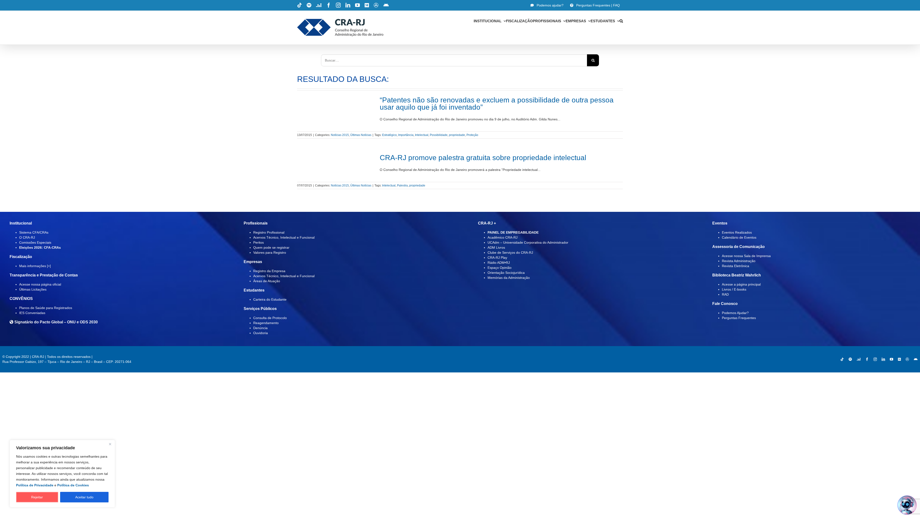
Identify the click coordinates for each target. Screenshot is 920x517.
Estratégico (389, 135)
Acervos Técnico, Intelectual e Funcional (284, 237)
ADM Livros (496, 247)
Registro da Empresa (269, 271)
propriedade (457, 135)
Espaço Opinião (500, 268)
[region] (62, 473)
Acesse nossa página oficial (40, 284)
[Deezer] (859, 359)
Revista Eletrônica (735, 266)
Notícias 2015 (340, 135)
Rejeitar (37, 497)
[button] (621, 21)
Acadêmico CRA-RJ (503, 237)
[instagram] (875, 359)
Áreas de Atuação (266, 281)
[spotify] (850, 359)
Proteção (472, 135)
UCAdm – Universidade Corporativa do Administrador (528, 242)
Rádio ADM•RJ (499, 262)
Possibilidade (439, 135)
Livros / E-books (734, 289)
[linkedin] (883, 359)
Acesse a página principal (741, 284)
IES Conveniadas (32, 313)
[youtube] (891, 359)
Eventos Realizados (737, 232)
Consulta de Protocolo (270, 318)
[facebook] (867, 359)
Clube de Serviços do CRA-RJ (510, 252)
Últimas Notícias (360, 135)
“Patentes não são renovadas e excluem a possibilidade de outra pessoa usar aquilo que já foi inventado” (497, 103)
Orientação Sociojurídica (506, 273)
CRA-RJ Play (497, 257)
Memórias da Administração (509, 278)
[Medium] (899, 359)
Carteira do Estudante (270, 299)
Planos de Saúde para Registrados (45, 308)
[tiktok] (842, 359)
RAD (725, 294)
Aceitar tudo (84, 497)
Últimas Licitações (32, 289)
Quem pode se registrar (271, 247)
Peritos (258, 242)
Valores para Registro (269, 252)
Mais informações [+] (35, 266)
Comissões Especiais (35, 242)
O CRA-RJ (27, 237)
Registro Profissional (268, 232)
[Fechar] (110, 444)
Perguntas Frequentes (739, 318)
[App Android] (916, 359)
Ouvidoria (260, 333)
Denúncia (260, 328)
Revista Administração (738, 261)
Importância (406, 135)
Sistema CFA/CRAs (33, 232)
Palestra (402, 185)
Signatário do (55, 322)
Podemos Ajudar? (735, 313)
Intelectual (421, 135)
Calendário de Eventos (739, 237)
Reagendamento (266, 323)
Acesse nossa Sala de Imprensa (746, 256)
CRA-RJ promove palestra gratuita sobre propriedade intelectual (483, 158)
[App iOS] (907, 359)
